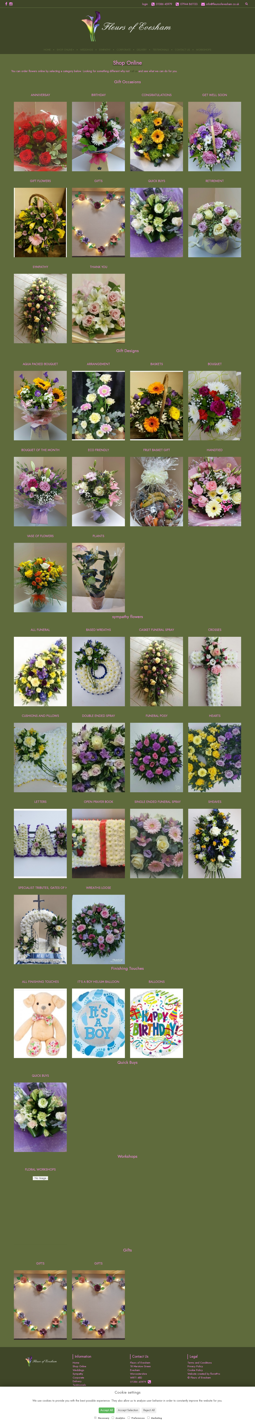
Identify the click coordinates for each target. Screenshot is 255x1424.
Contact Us (182, 49)
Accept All (106, 1410)
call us (134, 71)
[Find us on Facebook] (7, 4)
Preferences (138, 1418)
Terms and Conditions (200, 1363)
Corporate (124, 49)
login (145, 4)
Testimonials (161, 49)
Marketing (156, 1418)
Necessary (103, 1418)
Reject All (149, 1410)
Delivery (142, 49)
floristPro (215, 1374)
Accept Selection (128, 1410)
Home (47, 49)
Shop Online (64, 49)
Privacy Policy (195, 1366)
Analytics (120, 1418)
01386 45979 (139, 1382)
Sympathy (104, 49)
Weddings (86, 49)
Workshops (203, 49)
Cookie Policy (195, 1370)
